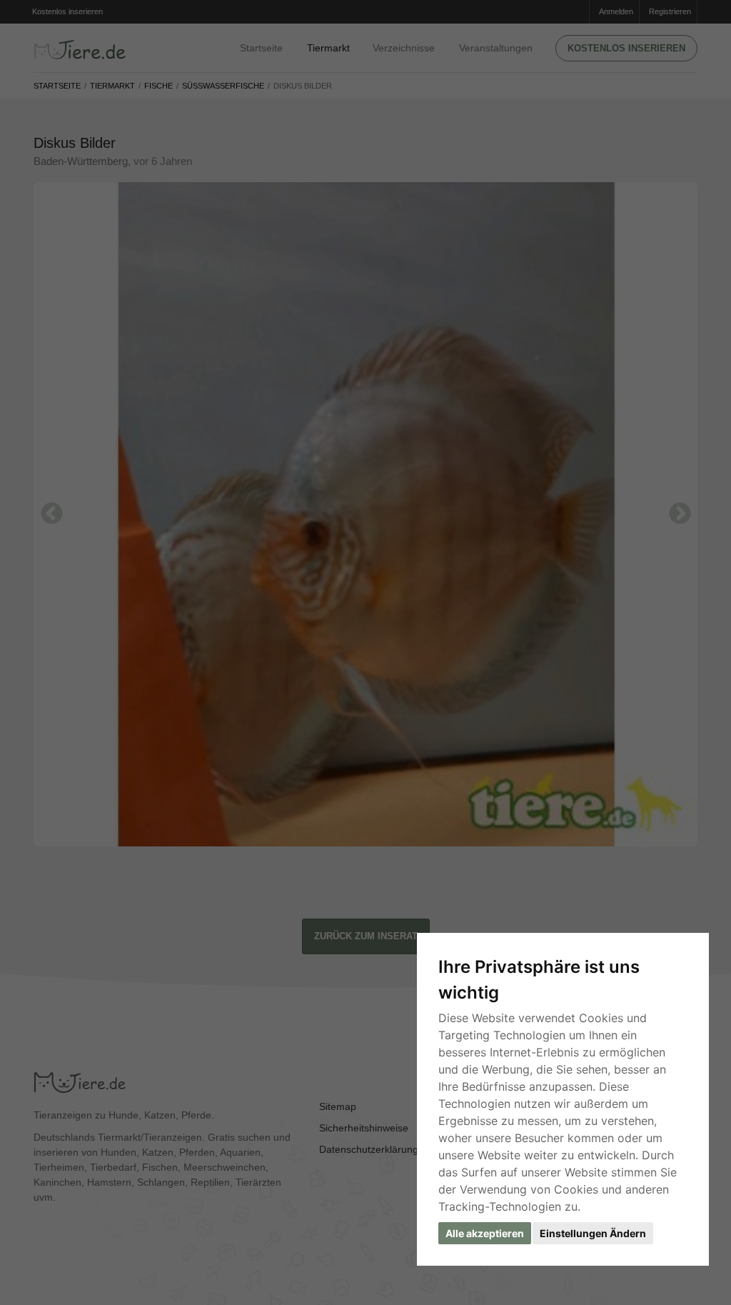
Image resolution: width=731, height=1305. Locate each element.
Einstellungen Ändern (593, 1233)
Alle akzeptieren (484, 1233)
